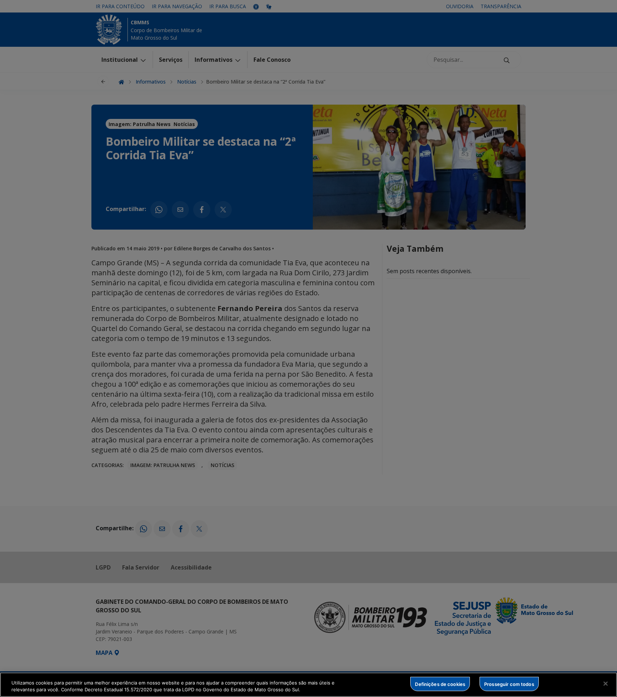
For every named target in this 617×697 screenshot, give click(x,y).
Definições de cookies (440, 684)
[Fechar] (605, 684)
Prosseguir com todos (509, 684)
